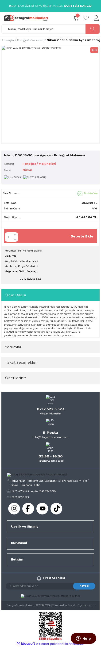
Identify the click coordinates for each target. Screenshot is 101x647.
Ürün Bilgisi (15, 295)
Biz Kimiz (10, 255)
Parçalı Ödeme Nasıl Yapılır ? (21, 261)
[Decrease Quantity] (15, 239)
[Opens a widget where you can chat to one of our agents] (83, 639)
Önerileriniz (15, 378)
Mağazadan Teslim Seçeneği (20, 271)
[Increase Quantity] (15, 234)
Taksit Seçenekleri (21, 362)
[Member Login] (96, 18)
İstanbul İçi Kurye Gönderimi (21, 266)
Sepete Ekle (82, 236)
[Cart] (75, 18)
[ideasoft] (25, 644)
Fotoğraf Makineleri (39, 163)
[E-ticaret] (50, 644)
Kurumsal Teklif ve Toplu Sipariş (23, 250)
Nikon (27, 170)
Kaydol (84, 585)
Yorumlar (13, 347)
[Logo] (27, 17)
